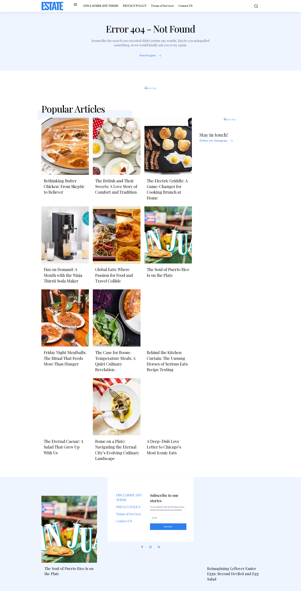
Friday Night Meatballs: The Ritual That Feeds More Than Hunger (65, 358)
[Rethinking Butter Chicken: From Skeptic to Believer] (65, 146)
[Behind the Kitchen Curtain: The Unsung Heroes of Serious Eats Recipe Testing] (168, 318)
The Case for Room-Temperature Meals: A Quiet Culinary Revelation (115, 361)
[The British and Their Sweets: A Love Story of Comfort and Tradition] (116, 146)
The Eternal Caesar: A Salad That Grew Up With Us (63, 446)
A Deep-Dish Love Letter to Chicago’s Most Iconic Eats (164, 446)
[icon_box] (150, 56)
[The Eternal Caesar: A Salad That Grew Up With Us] (65, 406)
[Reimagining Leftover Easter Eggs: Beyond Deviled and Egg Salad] (232, 529)
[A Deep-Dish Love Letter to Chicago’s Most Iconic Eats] (168, 406)
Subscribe (168, 526)
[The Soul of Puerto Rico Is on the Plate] (168, 234)
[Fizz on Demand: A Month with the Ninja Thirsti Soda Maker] (65, 234)
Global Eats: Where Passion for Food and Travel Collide (114, 275)
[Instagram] (150, 548)
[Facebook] (142, 548)
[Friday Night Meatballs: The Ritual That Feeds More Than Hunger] (65, 318)
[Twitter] (159, 548)
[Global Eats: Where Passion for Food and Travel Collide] (116, 234)
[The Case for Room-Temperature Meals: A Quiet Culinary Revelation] (116, 318)
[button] (254, 6)
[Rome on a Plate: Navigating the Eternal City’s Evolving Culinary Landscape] (116, 406)
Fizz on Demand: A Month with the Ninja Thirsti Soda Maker (63, 275)
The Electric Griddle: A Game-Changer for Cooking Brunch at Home (167, 189)
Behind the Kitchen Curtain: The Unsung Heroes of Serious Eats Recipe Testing (167, 361)
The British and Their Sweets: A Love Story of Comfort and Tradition (116, 186)
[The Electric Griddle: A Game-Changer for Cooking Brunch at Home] (168, 146)
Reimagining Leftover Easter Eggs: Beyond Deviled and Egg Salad (233, 573)
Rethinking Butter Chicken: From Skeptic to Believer (64, 186)
